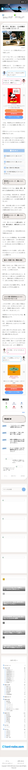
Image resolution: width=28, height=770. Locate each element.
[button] (21, 407)
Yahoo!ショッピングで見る (14, 116)
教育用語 (6, 399)
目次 (13, 150)
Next (27, 17)
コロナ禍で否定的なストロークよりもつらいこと (13, 172)
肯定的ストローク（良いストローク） (13, 156)
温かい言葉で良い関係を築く (13, 167)
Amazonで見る (14, 110)
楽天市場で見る (14, 113)
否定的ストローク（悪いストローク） (13, 162)
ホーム (7, 761)
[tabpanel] (8, 17)
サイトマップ (21, 763)
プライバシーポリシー (7, 763)
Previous (1, 17)
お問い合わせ (21, 761)
